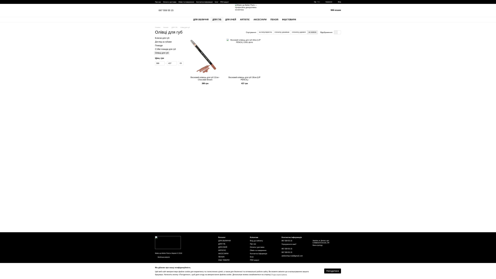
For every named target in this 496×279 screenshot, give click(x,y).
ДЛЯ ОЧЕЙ (230, 19)
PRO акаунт (224, 2)
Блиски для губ (162, 38)
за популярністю (265, 32)
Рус (318, 2)
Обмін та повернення (186, 2)
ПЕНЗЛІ (274, 19)
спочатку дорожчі (299, 32)
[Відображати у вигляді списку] (339, 32)
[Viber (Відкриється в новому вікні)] (239, 2)
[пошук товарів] (303, 20)
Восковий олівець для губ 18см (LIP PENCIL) (244, 78)
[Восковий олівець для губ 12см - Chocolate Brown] (205, 56)
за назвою (312, 32)
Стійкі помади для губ (165, 49)
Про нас (158, 2)
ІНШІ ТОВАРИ (289, 19)
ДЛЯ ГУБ (216, 19)
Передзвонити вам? (289, 244)
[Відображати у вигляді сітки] (336, 32)
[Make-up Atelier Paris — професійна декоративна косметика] (168, 242)
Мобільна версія (163, 257)
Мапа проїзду (318, 245)
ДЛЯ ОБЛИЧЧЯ (201, 19)
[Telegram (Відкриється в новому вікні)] (236, 2)
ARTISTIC (245, 19)
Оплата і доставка (169, 2)
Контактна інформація (204, 2)
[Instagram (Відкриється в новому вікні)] (232, 2)
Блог (216, 2)
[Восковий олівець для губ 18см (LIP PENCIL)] (244, 56)
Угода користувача (279, 274)
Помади (159, 45)
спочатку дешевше (282, 32)
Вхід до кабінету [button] (256, 241)
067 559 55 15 (166, 10)
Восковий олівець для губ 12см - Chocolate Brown (205, 78)
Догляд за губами (163, 42)
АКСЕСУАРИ (260, 19)
